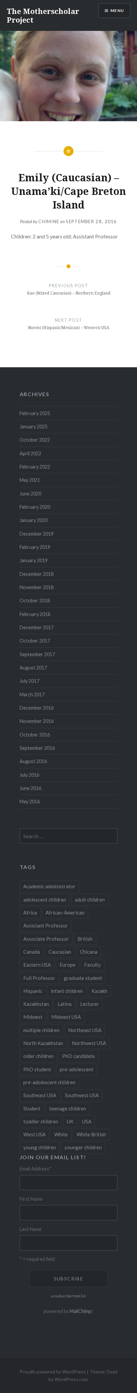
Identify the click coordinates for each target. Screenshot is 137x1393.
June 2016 (30, 788)
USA (86, 1121)
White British (91, 1134)
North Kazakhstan (43, 1043)
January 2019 (34, 560)
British (84, 939)
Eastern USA (37, 965)
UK (70, 1121)
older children (38, 1056)
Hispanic (32, 991)
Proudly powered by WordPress (53, 1371)
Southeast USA (39, 1095)
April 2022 (30, 453)
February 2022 (35, 467)
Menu (117, 10)
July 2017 (29, 681)
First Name (31, 1199)
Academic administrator (49, 886)
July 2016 (29, 775)
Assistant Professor (45, 925)
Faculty (92, 965)
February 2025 (35, 413)
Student (32, 1108)
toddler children (40, 1121)
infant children (67, 991)
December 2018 (37, 574)
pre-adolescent (76, 1069)
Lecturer (89, 1004)
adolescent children (44, 900)
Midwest (33, 1017)
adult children (90, 900)
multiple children (41, 1030)
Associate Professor (46, 939)
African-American (65, 912)
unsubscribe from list (68, 1296)
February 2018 (35, 614)
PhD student (37, 1069)
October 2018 (35, 600)
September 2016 (37, 748)
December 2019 (37, 534)
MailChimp (80, 1311)
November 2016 (37, 721)
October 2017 (35, 641)
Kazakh (99, 991)
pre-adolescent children (49, 1082)
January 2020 (34, 520)
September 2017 (37, 654)
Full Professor (39, 978)
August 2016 (33, 761)
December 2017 (37, 627)
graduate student (83, 978)
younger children (83, 1147)
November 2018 (37, 587)
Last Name (31, 1229)
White (61, 1134)
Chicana (88, 952)
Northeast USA (84, 1030)
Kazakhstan (36, 1004)
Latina (64, 1004)
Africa (30, 912)
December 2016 (37, 708)
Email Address (36, 1169)
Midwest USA (66, 1017)
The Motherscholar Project (43, 15)
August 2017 (33, 667)
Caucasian (60, 952)
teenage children (67, 1108)
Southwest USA (82, 1095)
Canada (31, 952)
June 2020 (30, 493)
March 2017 (32, 694)
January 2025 (34, 426)
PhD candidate (78, 1056)
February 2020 (35, 507)
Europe (67, 965)
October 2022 (35, 440)
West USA (34, 1134)
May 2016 (30, 801)
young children (39, 1147)
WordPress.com (71, 1379)
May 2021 (30, 480)
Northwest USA (89, 1043)
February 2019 (35, 547)
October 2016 (35, 735)
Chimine (48, 221)
